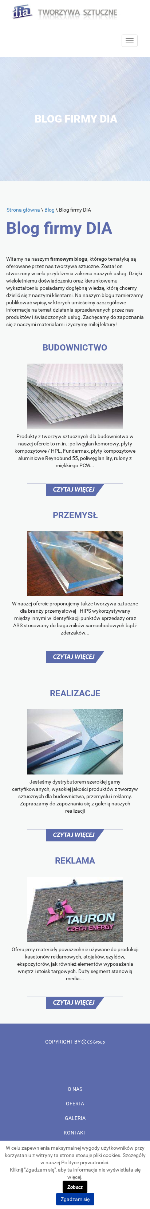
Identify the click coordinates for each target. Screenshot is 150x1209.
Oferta (75, 1103)
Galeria (75, 1118)
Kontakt (75, 1133)
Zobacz (75, 1186)
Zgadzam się (75, 1199)
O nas (75, 1089)
